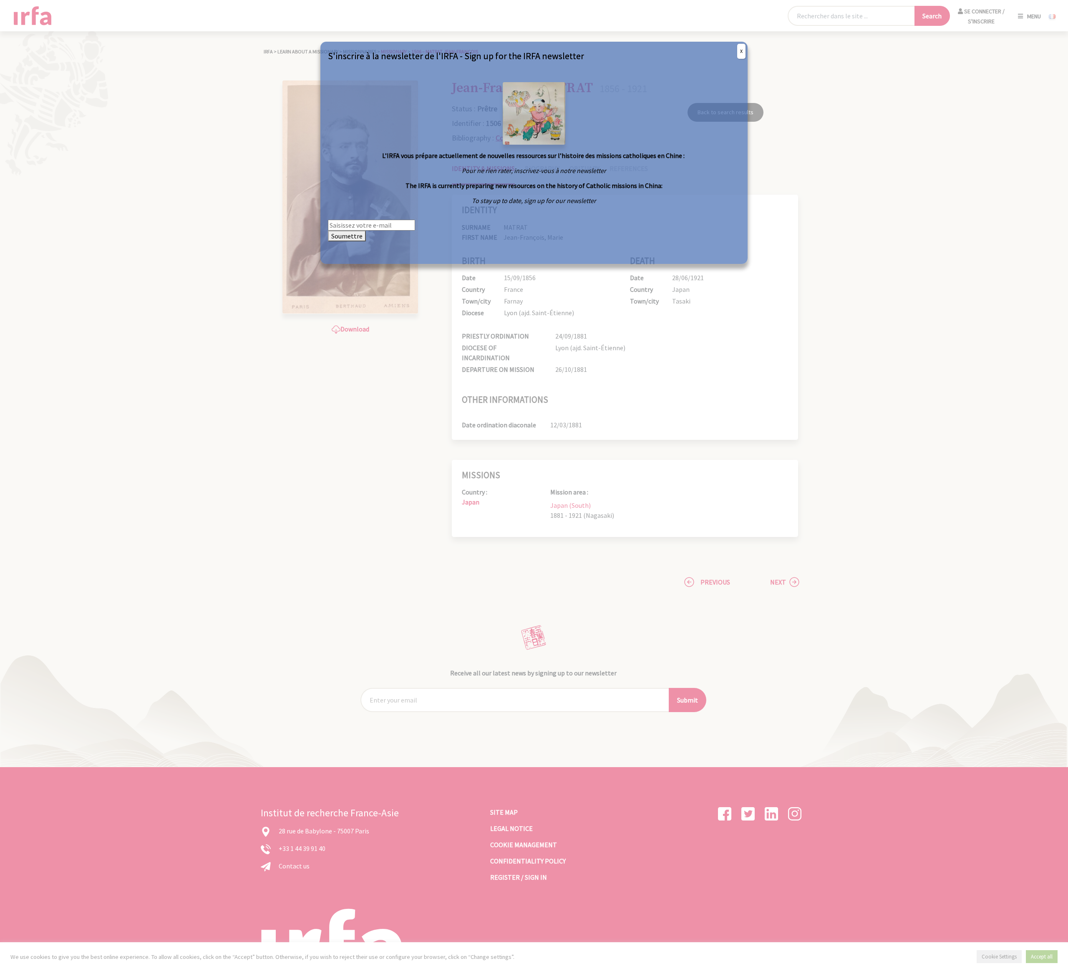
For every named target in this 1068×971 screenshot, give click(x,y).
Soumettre (347, 236)
